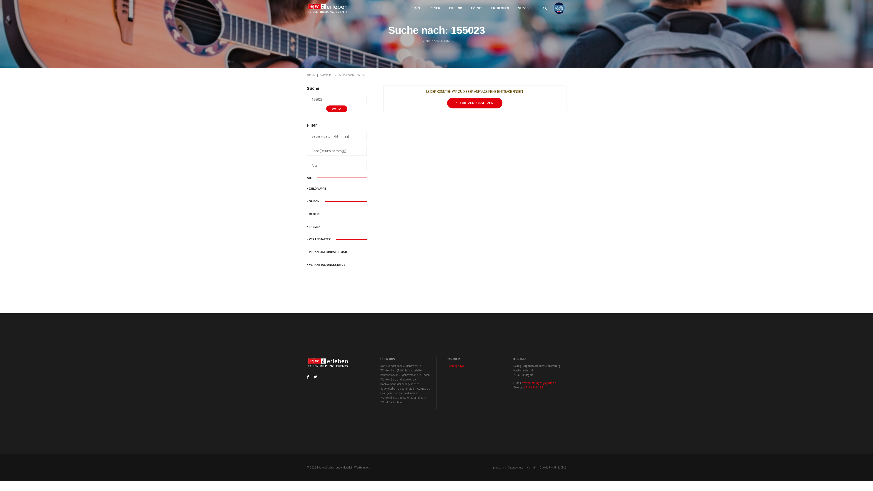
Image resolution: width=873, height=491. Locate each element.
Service (524, 8)
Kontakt (531, 467)
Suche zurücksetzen (474, 103)
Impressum (497, 467)
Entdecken (500, 8)
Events (476, 8)
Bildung (455, 8)
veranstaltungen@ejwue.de (539, 383)
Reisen (435, 8)
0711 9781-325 (533, 387)
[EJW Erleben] (328, 8)
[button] (337, 189)
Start (416, 8)
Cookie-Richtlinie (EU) (553, 467)
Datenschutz (515, 467)
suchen (337, 109)
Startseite (325, 75)
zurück (311, 75)
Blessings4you (456, 366)
